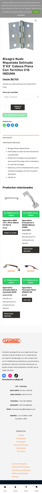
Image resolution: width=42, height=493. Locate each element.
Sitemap (15, 477)
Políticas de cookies (24, 12)
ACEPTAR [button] (36, 12)
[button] (36, 20)
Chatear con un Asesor (16, 115)
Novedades (21, 442)
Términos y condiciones (21, 470)
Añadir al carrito (17, 107)
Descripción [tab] (7, 138)
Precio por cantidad (10, 92)
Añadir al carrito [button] (10, 233)
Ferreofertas (21, 438)
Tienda (21, 435)
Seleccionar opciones (28, 250)
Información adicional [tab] (11, 142)
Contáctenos (21, 448)
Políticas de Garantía (20, 473)
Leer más (27, 300)
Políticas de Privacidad (20, 467)
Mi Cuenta (21, 451)
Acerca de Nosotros (21, 445)
